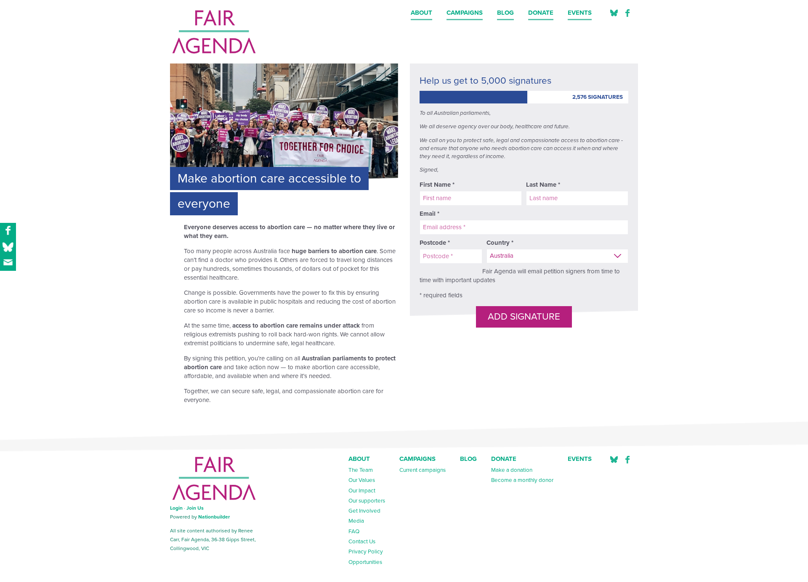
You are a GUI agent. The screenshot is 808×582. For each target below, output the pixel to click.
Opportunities (365, 562)
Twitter (614, 13)
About (421, 12)
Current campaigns (422, 470)
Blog (505, 12)
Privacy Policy (365, 551)
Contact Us (361, 541)
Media (356, 521)
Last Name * (543, 184)
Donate (540, 12)
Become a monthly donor (522, 480)
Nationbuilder (214, 517)
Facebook (627, 13)
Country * (499, 242)
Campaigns (465, 12)
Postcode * (435, 242)
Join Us (195, 508)
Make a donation (511, 470)
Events (580, 12)
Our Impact (361, 490)
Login (176, 508)
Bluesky (614, 459)
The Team (360, 470)
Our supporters (366, 500)
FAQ (353, 531)
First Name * (437, 184)
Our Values (361, 480)
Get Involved (364, 511)
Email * (429, 213)
